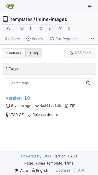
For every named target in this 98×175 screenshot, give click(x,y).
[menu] (21, 170)
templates (21, 19)
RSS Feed (83, 53)
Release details (45, 114)
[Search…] (88, 83)
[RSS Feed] (8, 28)
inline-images (51, 19)
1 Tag (34, 53)
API (81, 170)
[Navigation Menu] (90, 6)
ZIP (73, 105)
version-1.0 (18, 98)
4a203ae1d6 (50, 106)
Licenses (63, 170)
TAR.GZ (17, 114)
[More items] (92, 38)
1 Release (14, 53)
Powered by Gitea (36, 156)
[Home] (10, 6)
